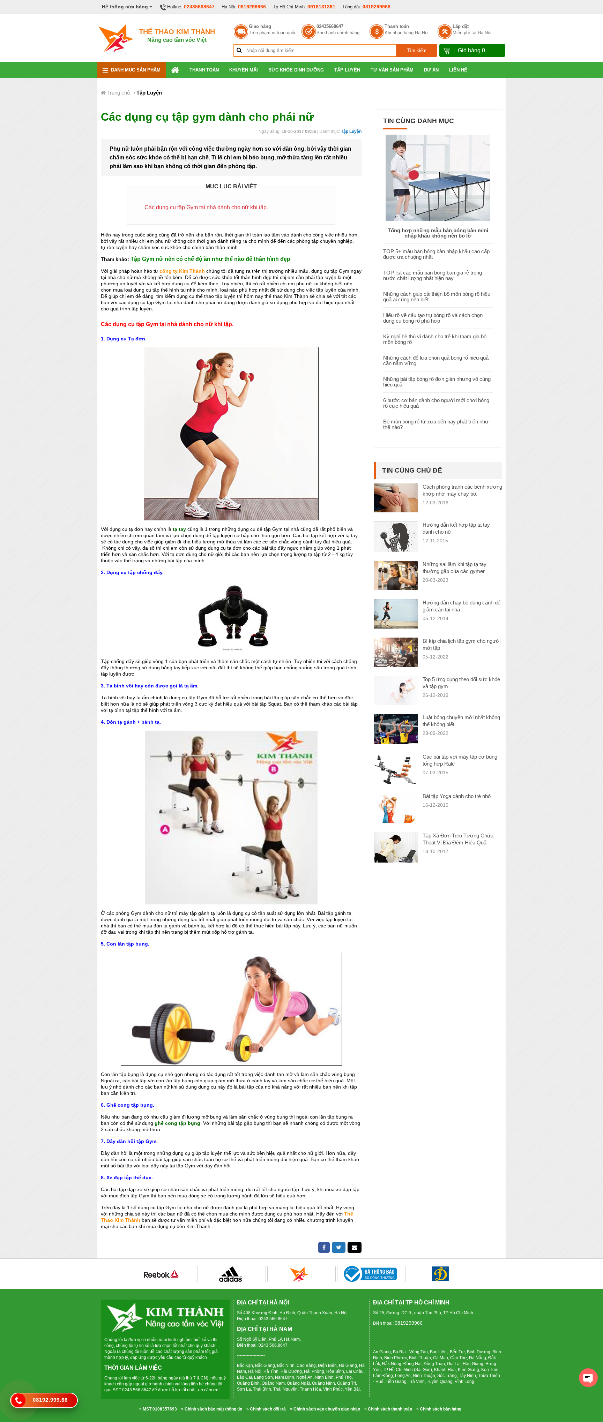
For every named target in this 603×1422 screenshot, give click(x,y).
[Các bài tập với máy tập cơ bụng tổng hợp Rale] (396, 771)
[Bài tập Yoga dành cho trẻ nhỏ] (396, 812)
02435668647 (199, 6)
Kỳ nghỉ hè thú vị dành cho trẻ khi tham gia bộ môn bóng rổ (434, 339)
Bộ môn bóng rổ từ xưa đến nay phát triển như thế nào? (436, 424)
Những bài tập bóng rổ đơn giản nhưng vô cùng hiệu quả (437, 382)
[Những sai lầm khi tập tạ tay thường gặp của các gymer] (396, 575)
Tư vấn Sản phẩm (392, 70)
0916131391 (321, 6)
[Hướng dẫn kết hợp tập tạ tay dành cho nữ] (396, 543)
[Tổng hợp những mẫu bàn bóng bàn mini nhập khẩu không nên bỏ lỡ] (438, 177)
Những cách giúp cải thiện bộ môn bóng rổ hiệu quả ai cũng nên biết (436, 296)
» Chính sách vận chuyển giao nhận (325, 1409)
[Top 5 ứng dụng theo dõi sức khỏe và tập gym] (396, 690)
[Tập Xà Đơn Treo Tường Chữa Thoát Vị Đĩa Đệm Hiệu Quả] (396, 848)
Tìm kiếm (416, 50)
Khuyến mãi (243, 70)
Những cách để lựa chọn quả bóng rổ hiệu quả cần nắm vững (436, 360)
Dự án (431, 70)
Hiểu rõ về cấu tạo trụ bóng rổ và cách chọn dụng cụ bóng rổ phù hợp (433, 318)
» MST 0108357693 (158, 1409)
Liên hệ (458, 70)
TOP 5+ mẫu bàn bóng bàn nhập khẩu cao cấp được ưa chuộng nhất (436, 254)
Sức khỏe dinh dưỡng (296, 70)
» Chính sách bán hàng (438, 1409)
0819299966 (252, 6)
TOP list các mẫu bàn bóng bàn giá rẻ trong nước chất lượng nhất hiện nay (432, 275)
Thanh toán (397, 26)
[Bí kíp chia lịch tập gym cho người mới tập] (396, 652)
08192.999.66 (50, 1400)
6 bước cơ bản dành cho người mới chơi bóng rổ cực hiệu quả (436, 403)
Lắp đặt (461, 26)
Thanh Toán (204, 70)
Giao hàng (260, 26)
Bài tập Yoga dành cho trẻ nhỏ (457, 796)
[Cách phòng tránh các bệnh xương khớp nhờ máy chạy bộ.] (396, 498)
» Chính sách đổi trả (266, 1409)
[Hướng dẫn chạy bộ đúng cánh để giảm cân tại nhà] (396, 613)
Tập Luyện (347, 70)
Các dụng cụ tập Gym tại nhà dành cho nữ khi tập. (206, 207)
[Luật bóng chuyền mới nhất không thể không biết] (396, 730)
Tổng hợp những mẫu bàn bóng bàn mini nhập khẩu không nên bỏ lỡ (438, 233)
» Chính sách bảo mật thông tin (211, 1409)
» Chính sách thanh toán (388, 1409)
